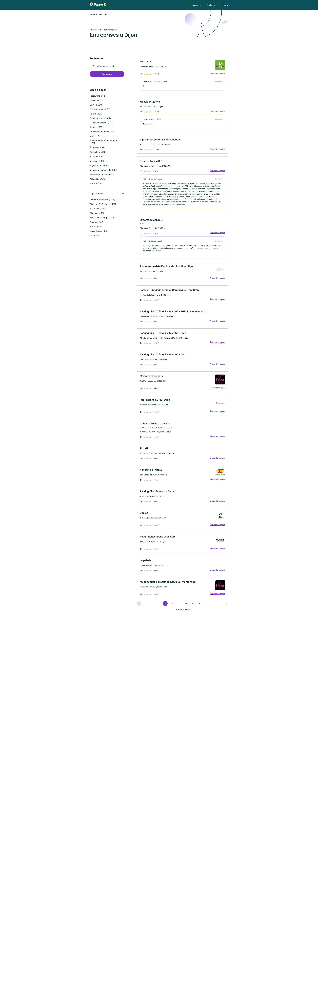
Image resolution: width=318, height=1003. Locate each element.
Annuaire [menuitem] (194, 5)
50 (200, 603)
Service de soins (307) (100, 118)
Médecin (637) (96, 100)
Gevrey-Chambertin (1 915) (102, 199)
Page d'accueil (96, 14)
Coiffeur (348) (96, 105)
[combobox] (107, 66)
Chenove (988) (97, 213)
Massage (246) (97, 161)
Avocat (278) (96, 127)
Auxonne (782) (97, 222)
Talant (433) (95, 235)
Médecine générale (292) (101, 122)
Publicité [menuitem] (211, 5)
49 (193, 603)
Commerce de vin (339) (101, 109)
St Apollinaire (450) (99, 231)
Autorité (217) (96, 183)
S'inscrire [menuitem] (224, 5)
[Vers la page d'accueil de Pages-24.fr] (99, 4)
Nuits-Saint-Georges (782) (102, 217)
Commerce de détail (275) (102, 131)
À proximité (96, 193)
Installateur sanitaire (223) (102, 174)
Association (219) (98, 179)
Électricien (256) (97, 147)
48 (186, 603)
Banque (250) (96, 156)
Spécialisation (98, 89)
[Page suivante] (225, 603)
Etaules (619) (96, 226)
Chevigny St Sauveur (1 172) (103, 204)
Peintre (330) (96, 113)
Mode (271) (95, 136)
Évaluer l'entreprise (217, 73)
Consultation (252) (98, 152)
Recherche (107, 74)
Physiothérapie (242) (99, 165)
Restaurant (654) (98, 96)
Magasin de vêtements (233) (103, 170)
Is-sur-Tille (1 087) (98, 208)
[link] (182, 75)
